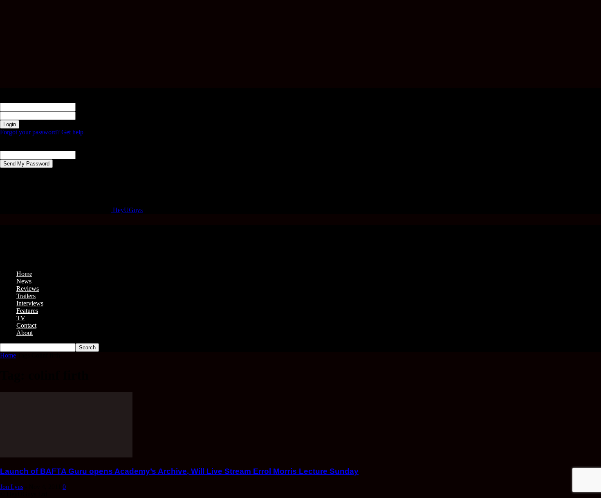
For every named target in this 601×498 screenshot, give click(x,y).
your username (95, 106)
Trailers (26, 295)
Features (27, 310)
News (23, 281)
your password (95, 115)
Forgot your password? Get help (41, 132)
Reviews (27, 288)
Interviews (29, 303)
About (24, 332)
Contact (26, 325)
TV (20, 318)
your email (89, 154)
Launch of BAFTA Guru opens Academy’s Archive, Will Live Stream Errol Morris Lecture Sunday (179, 471)
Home (24, 273)
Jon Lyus (11, 486)
